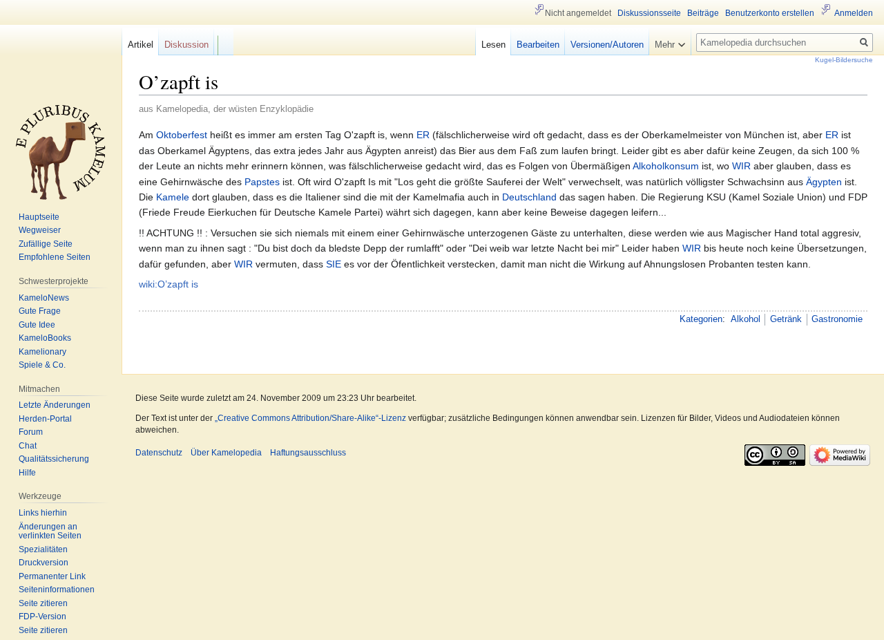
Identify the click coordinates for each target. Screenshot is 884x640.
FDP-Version (42, 616)
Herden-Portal (45, 419)
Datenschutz (158, 453)
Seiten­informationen (57, 589)
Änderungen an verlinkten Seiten (50, 531)
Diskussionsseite (649, 13)
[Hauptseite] (61, 152)
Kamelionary (42, 352)
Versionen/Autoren (607, 44)
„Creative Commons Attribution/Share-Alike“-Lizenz (310, 418)
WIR (741, 165)
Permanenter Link (52, 576)
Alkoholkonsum (666, 165)
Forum (31, 432)
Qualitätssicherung (54, 459)
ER (423, 134)
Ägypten (824, 181)
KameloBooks (45, 338)
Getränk (786, 319)
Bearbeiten (538, 44)
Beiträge (703, 13)
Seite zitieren (43, 603)
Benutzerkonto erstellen (769, 13)
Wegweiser (40, 230)
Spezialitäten (43, 549)
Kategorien (701, 319)
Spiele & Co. (42, 365)
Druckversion (43, 562)
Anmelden (853, 13)
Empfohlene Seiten (54, 257)
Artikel (140, 44)
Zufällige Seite (46, 244)
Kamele (172, 197)
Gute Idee (37, 325)
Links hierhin (43, 513)
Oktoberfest (181, 134)
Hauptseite (39, 217)
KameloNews (44, 298)
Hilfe (27, 473)
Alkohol (745, 319)
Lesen (493, 44)
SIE (333, 264)
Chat (28, 446)
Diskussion (186, 44)
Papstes (262, 181)
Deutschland (529, 197)
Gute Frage (40, 311)
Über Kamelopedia (226, 453)
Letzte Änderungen (54, 405)
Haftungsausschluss (308, 453)
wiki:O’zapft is (168, 284)
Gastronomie (837, 319)
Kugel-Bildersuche (844, 60)
